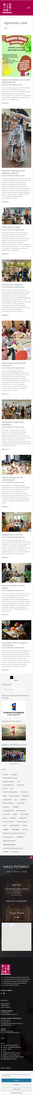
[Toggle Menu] (28, 8)
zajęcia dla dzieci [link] (9, 844)
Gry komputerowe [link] (8, 785)
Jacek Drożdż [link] (20, 785)
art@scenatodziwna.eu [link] (17, 907)
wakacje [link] (5, 829)
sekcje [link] (5, 818)
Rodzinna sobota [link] (7, 85)
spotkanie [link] (22, 818)
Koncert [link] (25, 796)
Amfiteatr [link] (5, 774)
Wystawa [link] (20, 837)
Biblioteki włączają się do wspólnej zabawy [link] (13, 172)
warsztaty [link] (15, 829)
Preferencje (16, 1089)
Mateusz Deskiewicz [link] (8, 803)
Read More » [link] (5, 103)
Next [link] (16, 680)
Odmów (16, 1085)
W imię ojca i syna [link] (8, 837)
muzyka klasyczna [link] (8, 810)
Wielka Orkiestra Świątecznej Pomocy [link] (14, 833)
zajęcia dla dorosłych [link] (9, 840)
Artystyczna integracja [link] (12, 284)
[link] (7, 8)
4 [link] (21, 677)
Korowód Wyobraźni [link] (8, 175)
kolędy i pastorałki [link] (14, 796)
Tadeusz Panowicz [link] (22, 821)
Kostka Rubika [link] (7, 799)
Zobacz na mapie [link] (4, 1007)
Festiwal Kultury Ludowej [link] (10, 778)
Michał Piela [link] (20, 803)
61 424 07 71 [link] (17, 905)
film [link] (18, 781)
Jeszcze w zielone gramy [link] (10, 792)
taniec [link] (5, 825)
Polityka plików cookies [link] (16, 1092)
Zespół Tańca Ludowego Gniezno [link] (13, 848)
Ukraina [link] (24, 825)
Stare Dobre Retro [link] (8, 821)
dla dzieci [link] (14, 774)
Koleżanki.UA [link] (24, 792)
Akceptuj (16, 1080)
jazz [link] (12, 788)
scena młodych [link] (24, 814)
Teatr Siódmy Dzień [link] (11, 227)
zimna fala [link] (6, 851)
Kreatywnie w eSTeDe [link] (12, 534)
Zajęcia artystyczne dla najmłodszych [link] (12, 478)
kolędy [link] (4, 796)
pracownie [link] (6, 814)
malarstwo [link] (23, 799)
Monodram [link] (6, 807)
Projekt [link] (15, 814)
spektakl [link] (13, 818)
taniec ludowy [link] (14, 825)
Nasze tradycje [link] (20, 810)
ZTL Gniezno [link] (15, 851)
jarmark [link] (5, 788)
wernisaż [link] (25, 829)
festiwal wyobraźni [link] (8, 781)
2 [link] (14, 677)
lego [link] (15, 799)
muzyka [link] (16, 807)
